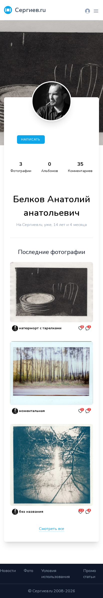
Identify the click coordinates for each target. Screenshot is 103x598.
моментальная (32, 410)
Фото (28, 571)
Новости (8, 571)
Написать (30, 140)
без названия (31, 511)
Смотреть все (51, 529)
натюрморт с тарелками (40, 328)
